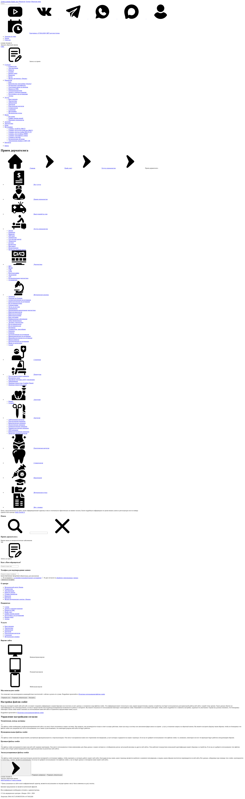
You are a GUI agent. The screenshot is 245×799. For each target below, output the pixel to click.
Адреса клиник (6, 1)
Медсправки (12, 111)
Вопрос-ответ (12, 73)
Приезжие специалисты (16, 120)
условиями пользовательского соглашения (27, 578)
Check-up (8, 40)
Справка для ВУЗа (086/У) (16, 128)
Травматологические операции (18, 428)
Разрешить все (6, 697)
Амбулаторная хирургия (16, 419)
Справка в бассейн (14, 137)
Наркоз (10, 401)
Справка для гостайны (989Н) (18, 134)
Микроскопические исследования (19, 336)
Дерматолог (12, 241)
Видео (10, 77)
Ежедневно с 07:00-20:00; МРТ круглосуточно (44, 33)
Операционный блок (15, 90)
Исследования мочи (14, 324)
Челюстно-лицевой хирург (17, 249)
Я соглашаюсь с (22, 578)
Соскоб (10, 345)
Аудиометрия (12, 280)
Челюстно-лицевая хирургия (17, 433)
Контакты (8, 142)
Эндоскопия (12, 275)
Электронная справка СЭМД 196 (19, 141)
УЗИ (9, 269)
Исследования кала (14, 326)
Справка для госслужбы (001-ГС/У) (20, 132)
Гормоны (11, 333)
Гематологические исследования (19, 301)
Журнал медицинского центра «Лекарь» (18, 599)
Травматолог (12, 237)
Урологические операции (16, 425)
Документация (13, 68)
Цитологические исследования (18, 341)
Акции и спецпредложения (17, 92)
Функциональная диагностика (18, 278)
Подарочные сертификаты (17, 85)
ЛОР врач (11, 236)
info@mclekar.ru (6, 780)
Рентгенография (13, 273)
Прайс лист (15, 1)
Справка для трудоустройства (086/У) (20, 130)
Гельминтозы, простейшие (17, 329)
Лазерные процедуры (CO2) (17, 385)
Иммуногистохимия (15, 314)
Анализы (8, 122)
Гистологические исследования (18, 334)
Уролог (10, 230)
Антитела (11, 296)
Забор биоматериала (15, 320)
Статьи (7, 607)
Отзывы (11, 71)
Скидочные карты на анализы (18, 87)
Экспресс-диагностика (15, 322)
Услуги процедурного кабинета (18, 376)
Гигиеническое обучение (16, 139)
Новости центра (10, 592)
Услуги (7, 97)
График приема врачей (15, 118)
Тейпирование (13, 381)
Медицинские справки (12, 636)
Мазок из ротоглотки (15, 343)
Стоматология (13, 108)
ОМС (2, 46)
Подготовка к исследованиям (18, 94)
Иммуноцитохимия (14, 315)
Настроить (32, 697)
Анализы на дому (10, 36)
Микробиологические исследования (20, 338)
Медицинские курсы (15, 113)
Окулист (11, 243)
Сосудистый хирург (14, 239)
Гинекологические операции (17, 426)
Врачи (7, 115)
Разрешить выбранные (38, 775)
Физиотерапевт (13, 248)
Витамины (11, 327)
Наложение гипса (14, 378)
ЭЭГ (9, 276)
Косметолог (12, 244)
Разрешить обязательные (19, 697)
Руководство (12, 66)
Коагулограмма (13, 317)
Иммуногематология (15, 312)
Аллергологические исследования (19, 300)
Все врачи (11, 116)
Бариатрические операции (17, 423)
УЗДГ (10, 271)
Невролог (11, 234)
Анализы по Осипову (15, 298)
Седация (11, 403)
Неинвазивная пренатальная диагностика (22, 310)
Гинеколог (11, 232)
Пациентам (8, 80)
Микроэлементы (13, 339)
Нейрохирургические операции (18, 431)
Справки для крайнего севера (18, 135)
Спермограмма (13, 305)
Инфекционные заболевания (17, 319)
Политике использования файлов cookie (92, 694)
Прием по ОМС (13, 89)
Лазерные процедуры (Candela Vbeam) (20, 383)
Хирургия (11, 104)
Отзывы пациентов (11, 594)
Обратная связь (36, 1)
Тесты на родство (14, 307)
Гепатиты (11, 331)
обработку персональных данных (67, 578)
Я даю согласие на (61, 578)
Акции (7, 38)
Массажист (12, 246)
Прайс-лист (68, 168)
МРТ (10, 266)
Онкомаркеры (13, 308)
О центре (8, 64)
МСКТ (10, 268)
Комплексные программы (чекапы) (19, 83)
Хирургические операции (16, 421)
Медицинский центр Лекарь (14, 587)
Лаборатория (12, 103)
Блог (9, 82)
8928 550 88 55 (20, 512)
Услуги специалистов (109, 168)
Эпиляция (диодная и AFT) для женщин (21, 379)
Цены (6, 125)
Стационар (12, 109)
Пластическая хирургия (16, 106)
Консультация (12, 99)
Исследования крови (15, 303)
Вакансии (22, 1)
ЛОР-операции (13, 430)
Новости (11, 70)
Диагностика (12, 101)
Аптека (28, 1)
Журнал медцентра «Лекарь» (17, 78)
